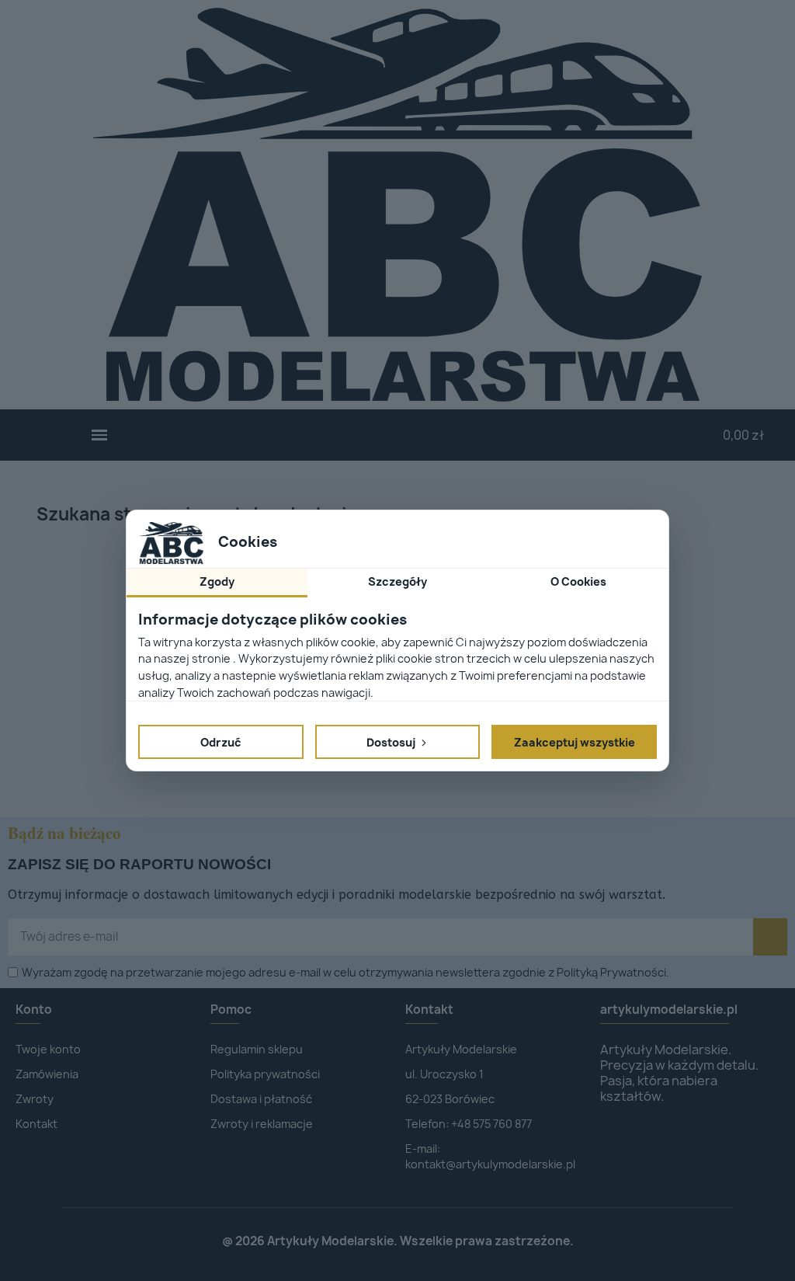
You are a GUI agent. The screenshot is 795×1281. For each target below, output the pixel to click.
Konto (34, 1009)
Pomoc (231, 1009)
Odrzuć (220, 742)
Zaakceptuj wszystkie (574, 742)
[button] (100, 435)
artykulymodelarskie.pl (669, 1009)
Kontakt (429, 1009)
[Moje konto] (497, 435)
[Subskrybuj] (770, 937)
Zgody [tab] (217, 581)
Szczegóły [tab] (397, 581)
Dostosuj (392, 742)
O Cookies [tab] (578, 581)
